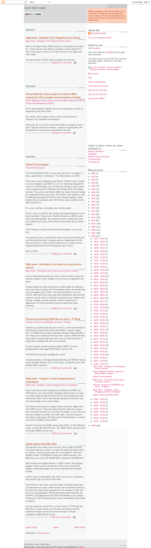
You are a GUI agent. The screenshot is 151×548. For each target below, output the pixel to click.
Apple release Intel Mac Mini (41, 444)
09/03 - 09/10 (99, 289)
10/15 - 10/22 (99, 270)
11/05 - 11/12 (99, 260)
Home (55, 527)
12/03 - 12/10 (99, 248)
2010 (93, 223)
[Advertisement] (60, 76)
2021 (93, 189)
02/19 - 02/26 (99, 402)
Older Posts (79, 527)
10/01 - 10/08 (99, 276)
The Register (94, 162)
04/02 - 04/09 (99, 355)
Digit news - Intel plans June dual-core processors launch (52, 271)
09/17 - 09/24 (99, 282)
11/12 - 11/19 (99, 257)
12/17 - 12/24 (99, 242)
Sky (90, 78)
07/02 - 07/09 (99, 317)
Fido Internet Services (98, 86)
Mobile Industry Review (99, 157)
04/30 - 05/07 (99, 342)
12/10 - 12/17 (99, 245)
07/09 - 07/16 (99, 314)
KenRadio (92, 154)
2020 (93, 192)
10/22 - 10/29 (99, 267)
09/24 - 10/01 (99, 279)
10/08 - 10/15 (99, 273)
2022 (93, 186)
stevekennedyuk (98, 33)
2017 (93, 202)
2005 (93, 425)
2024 (93, 180)
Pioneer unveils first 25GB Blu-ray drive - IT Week (53, 319)
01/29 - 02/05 (99, 409)
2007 (93, 233)
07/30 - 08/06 (99, 304)
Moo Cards (93, 73)
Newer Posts (31, 527)
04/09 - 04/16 (99, 351)
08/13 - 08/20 (99, 298)
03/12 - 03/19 (99, 361)
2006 (93, 236)
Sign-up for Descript (97, 94)
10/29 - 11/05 (99, 264)
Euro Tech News (35, 7)
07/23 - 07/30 (99, 307)
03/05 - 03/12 (99, 364)
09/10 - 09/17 (99, 285)
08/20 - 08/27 (99, 295)
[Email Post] (74, 62)
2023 (93, 183)
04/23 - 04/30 (99, 345)
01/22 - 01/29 (99, 412)
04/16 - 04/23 (99, 348)
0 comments (66, 62)
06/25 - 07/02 (99, 320)
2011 (93, 220)
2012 (93, 217)
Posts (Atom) (43, 533)
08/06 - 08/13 (99, 301)
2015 (93, 208)
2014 (93, 211)
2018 (93, 198)
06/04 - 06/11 (99, 329)
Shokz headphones (97, 82)
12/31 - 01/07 (99, 239)
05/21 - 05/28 (99, 333)
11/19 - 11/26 (99, 254)
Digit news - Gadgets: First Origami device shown (53, 37)
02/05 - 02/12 (99, 405)
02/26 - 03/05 (99, 399)
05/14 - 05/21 (99, 336)
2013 (93, 214)
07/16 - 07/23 (99, 311)
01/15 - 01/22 (99, 415)
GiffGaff (109, 52)
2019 (93, 195)
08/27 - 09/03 (99, 292)
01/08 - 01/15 (99, 418)
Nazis (82, 547)
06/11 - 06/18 (99, 326)
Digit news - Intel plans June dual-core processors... (108, 381)
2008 (93, 230)
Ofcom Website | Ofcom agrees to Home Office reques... (108, 372)
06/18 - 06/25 (99, 323)
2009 (93, 227)
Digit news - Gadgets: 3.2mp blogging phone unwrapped (51, 385)
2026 (93, 173)
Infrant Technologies (37, 164)
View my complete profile (99, 38)
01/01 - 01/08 (99, 421)
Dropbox (96, 48)
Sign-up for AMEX (96, 98)
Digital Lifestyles (95, 151)
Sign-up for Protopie (97, 90)
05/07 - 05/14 (99, 339)
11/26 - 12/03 (99, 251)
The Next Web (94, 159)
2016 (93, 205)
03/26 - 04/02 (99, 358)
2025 (93, 177)
